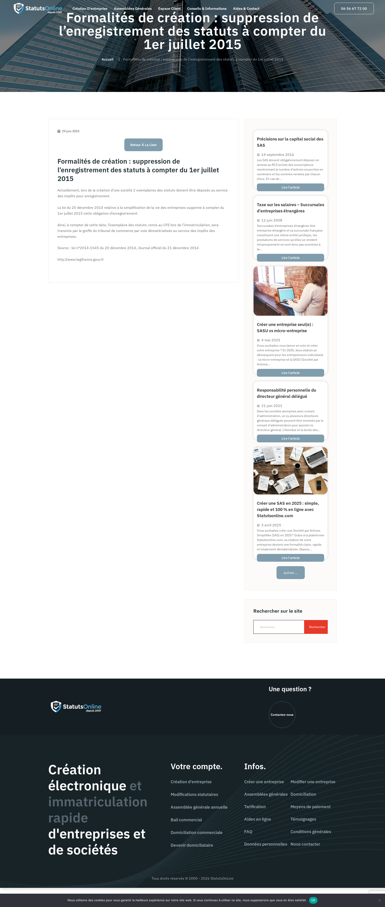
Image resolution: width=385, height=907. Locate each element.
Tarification (255, 806)
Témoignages (303, 819)
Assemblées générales (133, 8)
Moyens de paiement (311, 806)
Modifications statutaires (194, 794)
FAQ (248, 831)
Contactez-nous (282, 715)
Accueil (108, 59)
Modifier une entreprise (313, 781)
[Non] (379, 900)
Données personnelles (265, 844)
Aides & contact (246, 8)
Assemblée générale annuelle (199, 807)
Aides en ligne (257, 819)
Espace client (169, 8)
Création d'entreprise (191, 781)
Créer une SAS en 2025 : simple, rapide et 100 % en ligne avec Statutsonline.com (288, 509)
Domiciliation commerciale (197, 832)
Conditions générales (311, 831)
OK (313, 900)
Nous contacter (305, 844)
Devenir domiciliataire (192, 845)
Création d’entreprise (89, 8)
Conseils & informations (207, 8)
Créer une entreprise (264, 781)
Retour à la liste (143, 145)
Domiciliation (303, 794)
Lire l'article (291, 187)
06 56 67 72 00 (354, 8)
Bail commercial (186, 819)
